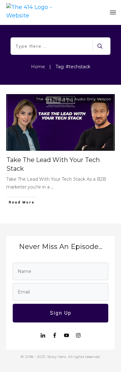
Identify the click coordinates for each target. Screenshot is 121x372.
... (52, 187)
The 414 (44, 99)
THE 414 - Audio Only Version (82, 99)
